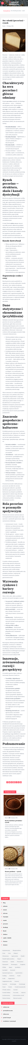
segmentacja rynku (7, 981)
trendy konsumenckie (20, 987)
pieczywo (5, 923)
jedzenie (5, 906)
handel (22, 956)
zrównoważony (6, 995)
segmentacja (12, 978)
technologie (22, 984)
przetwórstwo (19, 973)
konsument (5, 964)
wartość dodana (6, 992)
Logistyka (23, 964)
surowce (17, 981)
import (19, 959)
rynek (19, 975)
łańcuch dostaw (6, 998)
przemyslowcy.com (8, 1010)
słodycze (5, 934)
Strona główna (6, 10)
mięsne (5, 909)
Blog (4, 902)
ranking (4, 975)
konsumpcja (14, 964)
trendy (10, 987)
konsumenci (20, 961)
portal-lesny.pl (7, 1017)
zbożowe (5, 945)
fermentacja (6, 956)
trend (4, 987)
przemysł (13, 970)
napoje (5, 920)
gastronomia (15, 956)
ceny (10, 953)
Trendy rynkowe (7, 989)
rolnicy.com (6, 1007)
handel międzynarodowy (8, 959)
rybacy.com (6, 1014)
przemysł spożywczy (8, 973)
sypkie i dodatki (7, 938)
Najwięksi (5, 916)
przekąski (5, 970)
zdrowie (23, 992)
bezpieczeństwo (17, 950)
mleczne (5, 913)
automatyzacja (6, 950)
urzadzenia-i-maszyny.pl (9, 1021)
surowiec (5, 984)
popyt (10, 967)
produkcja (18, 967)
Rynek (4, 26)
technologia (13, 984)
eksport (16, 953)
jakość (12, 961)
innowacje (5, 961)
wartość (16, 989)
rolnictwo (12, 975)
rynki (4, 978)
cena (4, 953)
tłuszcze (5, 941)
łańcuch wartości (18, 998)
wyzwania (16, 992)
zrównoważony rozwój (18, 995)
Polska (4, 967)
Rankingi (5, 927)
